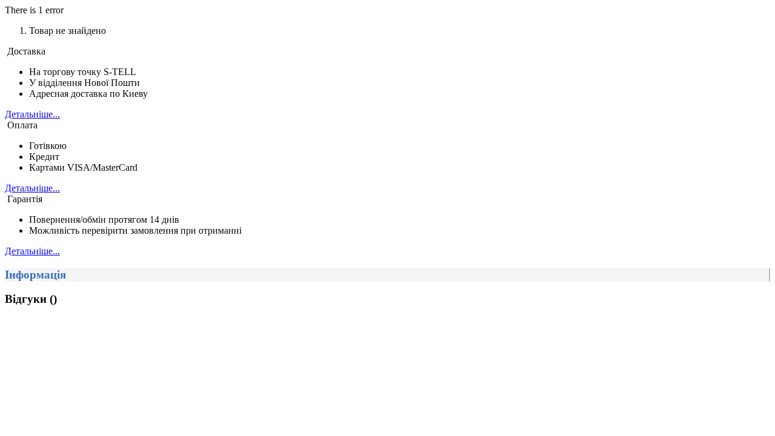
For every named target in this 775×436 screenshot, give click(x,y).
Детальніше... (32, 114)
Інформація (35, 274)
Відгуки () (31, 298)
